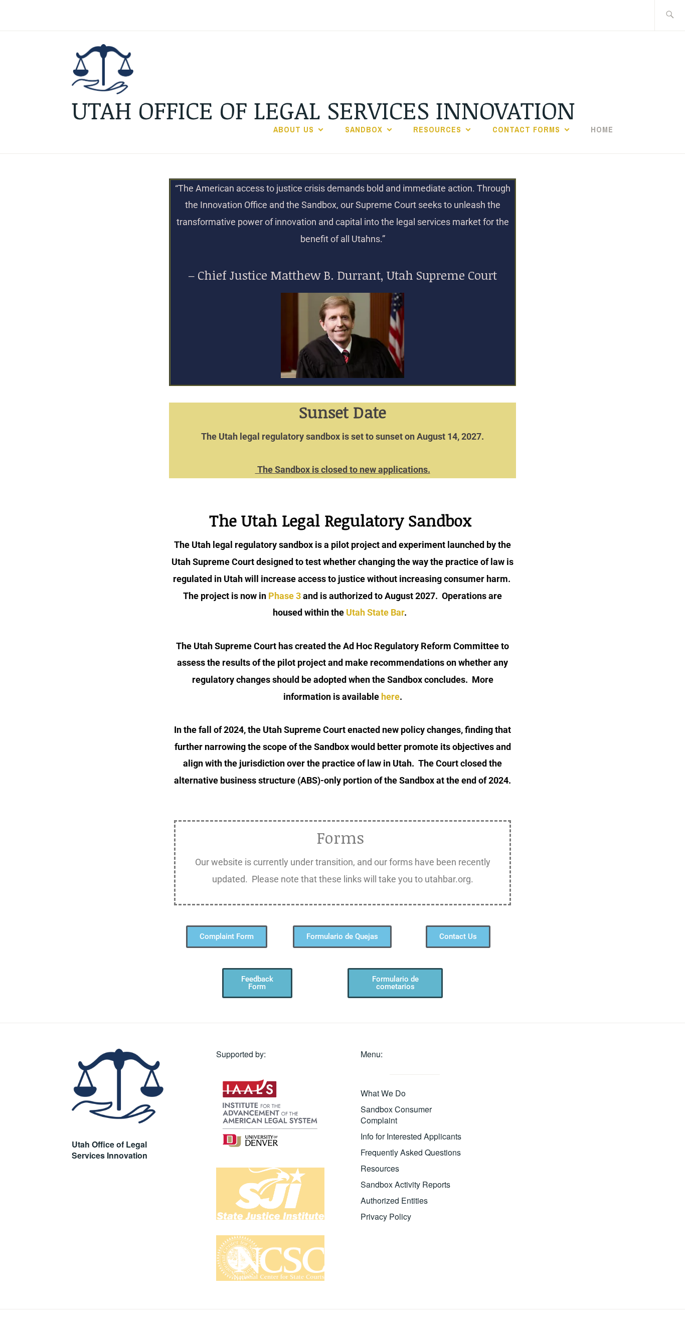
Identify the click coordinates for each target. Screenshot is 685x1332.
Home (602, 129)
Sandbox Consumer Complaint (396, 1114)
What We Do (383, 1093)
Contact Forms (526, 129)
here (390, 696)
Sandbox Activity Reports (405, 1184)
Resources (437, 129)
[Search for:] (669, 15)
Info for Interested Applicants (411, 1136)
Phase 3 (284, 596)
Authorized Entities (394, 1200)
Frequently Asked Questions (411, 1152)
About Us (293, 129)
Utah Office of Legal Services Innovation (323, 109)
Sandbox (364, 129)
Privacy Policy (386, 1216)
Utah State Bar (375, 612)
